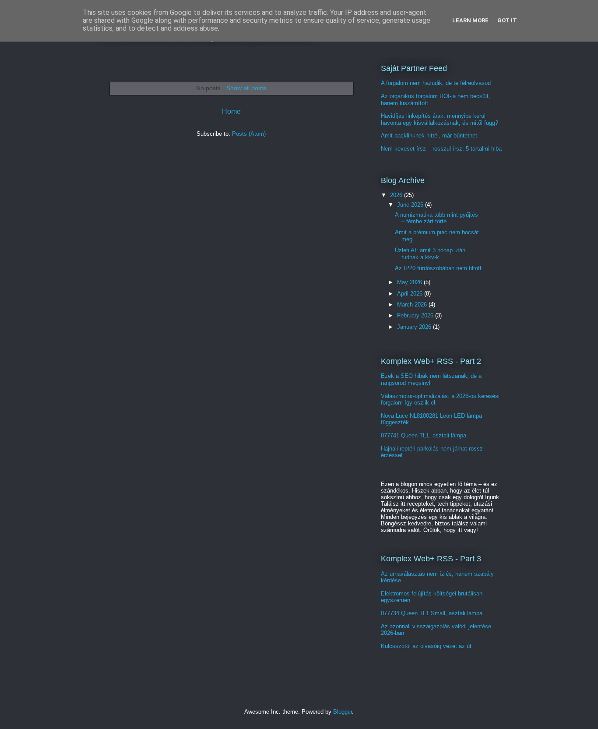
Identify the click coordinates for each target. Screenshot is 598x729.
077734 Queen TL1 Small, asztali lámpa (431, 613)
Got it (507, 20)
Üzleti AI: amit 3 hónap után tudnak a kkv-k (430, 254)
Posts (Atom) (249, 133)
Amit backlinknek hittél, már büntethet (429, 135)
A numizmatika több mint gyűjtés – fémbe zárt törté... (436, 218)
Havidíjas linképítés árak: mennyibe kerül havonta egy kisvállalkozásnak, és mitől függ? (439, 119)
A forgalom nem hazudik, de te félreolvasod (436, 83)
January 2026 (415, 327)
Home (231, 111)
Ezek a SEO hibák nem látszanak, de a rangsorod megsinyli (431, 379)
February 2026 (416, 315)
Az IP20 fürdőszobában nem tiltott (438, 268)
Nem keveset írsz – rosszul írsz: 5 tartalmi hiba (441, 148)
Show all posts (246, 88)
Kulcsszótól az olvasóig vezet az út (426, 646)
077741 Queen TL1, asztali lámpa (423, 435)
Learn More (470, 20)
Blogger (342, 711)
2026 (397, 195)
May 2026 (410, 282)
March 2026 (413, 304)
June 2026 (411, 204)
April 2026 (410, 293)
